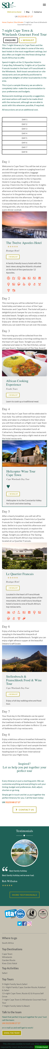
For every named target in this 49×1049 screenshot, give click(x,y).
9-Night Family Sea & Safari (14, 984)
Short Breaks (18, 22)
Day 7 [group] (24, 147)
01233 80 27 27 (25, 16)
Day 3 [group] (24, 129)
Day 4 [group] (24, 133)
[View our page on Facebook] (24, 923)
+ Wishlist (27, 40)
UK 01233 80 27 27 (11, 1023)
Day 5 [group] (24, 138)
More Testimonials (24, 895)
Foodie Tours (12, 388)
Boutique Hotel (12, 250)
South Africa (8, 943)
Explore (10, 22)
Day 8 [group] (24, 152)
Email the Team (11, 1033)
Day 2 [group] (24, 124)
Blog (27, 12)
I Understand (41, 1047)
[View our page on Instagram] (29, 923)
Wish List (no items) (14, 12)
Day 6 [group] (24, 142)
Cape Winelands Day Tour (17, 479)
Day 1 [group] (24, 119)
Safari (4, 973)
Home (4, 22)
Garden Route (8, 960)
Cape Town (7, 954)
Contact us (38, 12)
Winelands (7, 957)
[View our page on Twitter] (19, 923)
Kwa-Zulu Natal (9, 963)
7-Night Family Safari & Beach (16, 1006)
